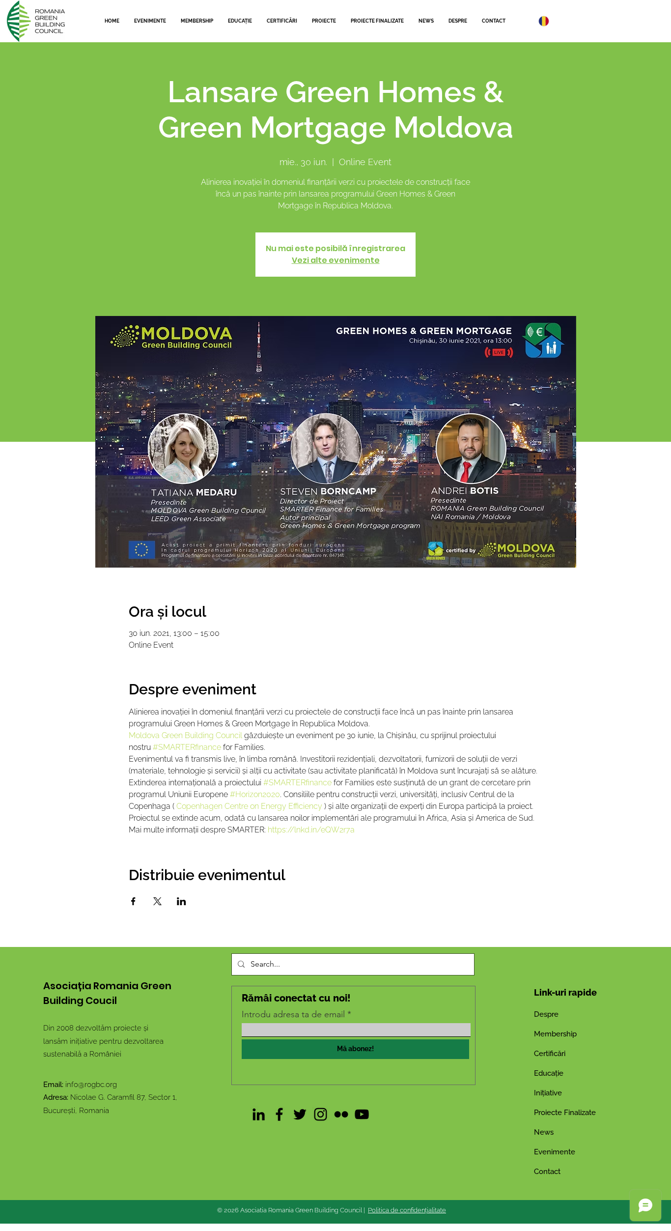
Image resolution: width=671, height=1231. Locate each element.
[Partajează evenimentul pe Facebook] (133, 901)
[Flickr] (341, 1114)
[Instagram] (320, 1114)
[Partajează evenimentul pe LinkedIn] (181, 901)
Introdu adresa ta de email (293, 1014)
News (544, 1132)
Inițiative (548, 1092)
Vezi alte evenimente (336, 260)
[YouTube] (361, 1114)
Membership (555, 1034)
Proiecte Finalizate (565, 1112)
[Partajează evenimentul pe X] (157, 901)
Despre (546, 1014)
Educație (548, 1073)
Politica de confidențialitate (407, 1210)
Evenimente (554, 1151)
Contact (547, 1171)
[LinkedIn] (258, 1114)
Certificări (549, 1053)
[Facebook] (279, 1114)
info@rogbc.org (91, 1084)
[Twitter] (299, 1114)
